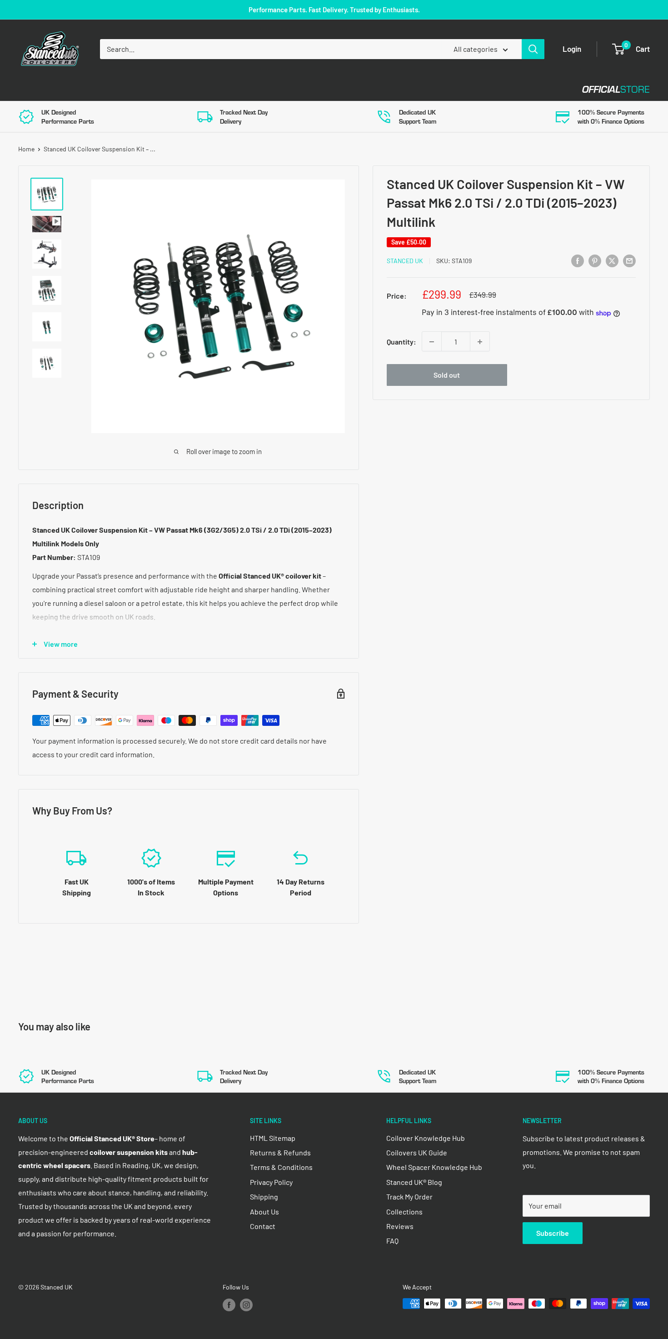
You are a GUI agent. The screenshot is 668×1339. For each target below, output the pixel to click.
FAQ (392, 1240)
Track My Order (409, 1196)
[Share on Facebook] (577, 260)
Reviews (400, 1226)
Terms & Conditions (281, 1167)
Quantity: (401, 341)
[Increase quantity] (479, 341)
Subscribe (552, 1233)
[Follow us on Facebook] (229, 1304)
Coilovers (37, 89)
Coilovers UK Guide (416, 1152)
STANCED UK (405, 261)
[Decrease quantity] (431, 341)
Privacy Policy (271, 1182)
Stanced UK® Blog (414, 1182)
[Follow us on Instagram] (246, 1304)
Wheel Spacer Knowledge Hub (434, 1167)
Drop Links (99, 89)
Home (26, 149)
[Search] (533, 49)
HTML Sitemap (272, 1138)
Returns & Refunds (280, 1152)
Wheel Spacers (169, 89)
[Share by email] (629, 260)
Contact (327, 89)
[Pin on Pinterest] (594, 260)
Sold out (447, 375)
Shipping (264, 1196)
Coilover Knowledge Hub (425, 1138)
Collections (404, 1211)
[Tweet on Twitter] (612, 260)
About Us (264, 1211)
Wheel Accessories (254, 89)
